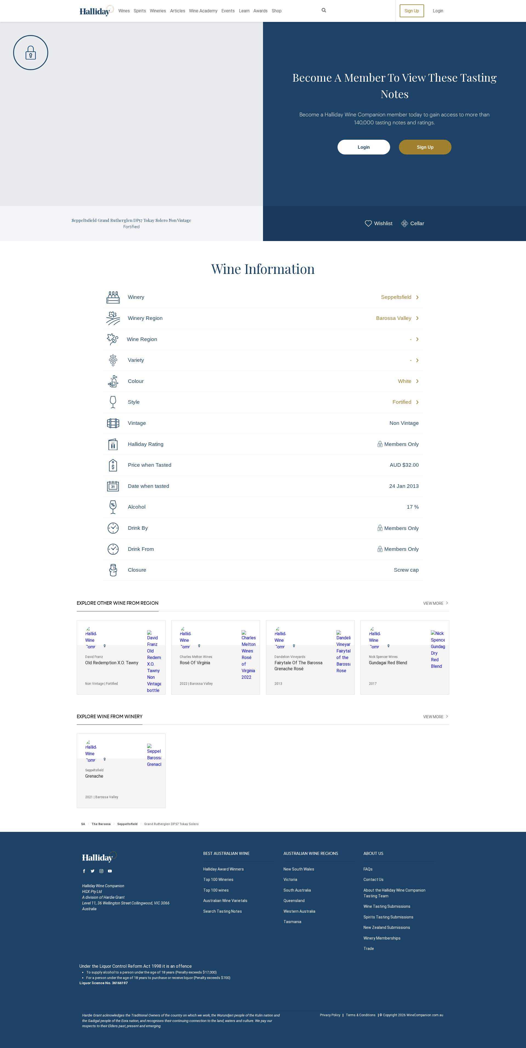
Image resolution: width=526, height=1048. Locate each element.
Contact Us (374, 879)
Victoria (290, 879)
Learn (244, 10)
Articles (177, 10)
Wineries (158, 10)
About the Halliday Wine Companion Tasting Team (394, 893)
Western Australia (299, 911)
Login (438, 10)
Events (228, 10)
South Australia (297, 890)
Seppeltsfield (396, 297)
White (404, 381)
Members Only (401, 444)
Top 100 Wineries (218, 879)
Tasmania (292, 922)
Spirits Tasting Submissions (388, 917)
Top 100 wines (216, 890)
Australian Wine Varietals (225, 900)
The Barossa (101, 824)
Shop (277, 10)
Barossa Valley (393, 318)
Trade (369, 948)
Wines (124, 10)
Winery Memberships (382, 938)
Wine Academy (203, 10)
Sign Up (412, 10)
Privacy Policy (330, 1015)
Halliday (96, 10)
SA (83, 824)
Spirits (140, 10)
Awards (260, 10)
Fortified (402, 402)
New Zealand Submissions (387, 927)
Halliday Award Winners (223, 869)
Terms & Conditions (361, 1015)
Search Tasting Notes (222, 911)
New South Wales (299, 869)
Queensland (294, 900)
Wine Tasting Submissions (387, 906)
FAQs (368, 869)
